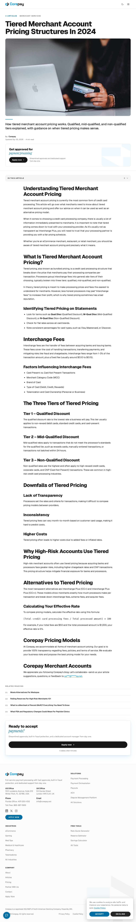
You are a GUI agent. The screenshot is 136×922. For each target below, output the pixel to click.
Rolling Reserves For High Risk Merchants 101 (30, 698)
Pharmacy (9, 850)
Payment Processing (79, 778)
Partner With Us (12, 887)
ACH (73, 793)
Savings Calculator (79, 840)
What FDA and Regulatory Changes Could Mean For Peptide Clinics (40, 711)
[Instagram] (16, 810)
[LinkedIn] (6, 810)
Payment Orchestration (80, 783)
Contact (8, 892)
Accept (99, 914)
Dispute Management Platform (84, 797)
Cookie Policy (78, 914)
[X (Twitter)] (11, 810)
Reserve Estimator (78, 836)
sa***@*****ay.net (73, 676)
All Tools (74, 845)
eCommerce (10, 831)
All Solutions (76, 802)
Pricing (8, 882)
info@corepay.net (43, 801)
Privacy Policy (64, 914)
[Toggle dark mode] (122, 4)
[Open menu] (128, 4)
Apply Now (13, 817)
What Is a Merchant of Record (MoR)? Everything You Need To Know (40, 705)
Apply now (17, 160)
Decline (120, 914)
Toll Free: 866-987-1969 (15, 805)
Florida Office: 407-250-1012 (17, 801)
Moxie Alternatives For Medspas (24, 692)
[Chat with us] (6, 915)
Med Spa (9, 840)
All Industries (10, 859)
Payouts (74, 788)
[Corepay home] (14, 4)
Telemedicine (11, 855)
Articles (12, 16)
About (7, 872)
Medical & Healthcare (14, 845)
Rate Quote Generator (80, 831)
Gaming (8, 836)
